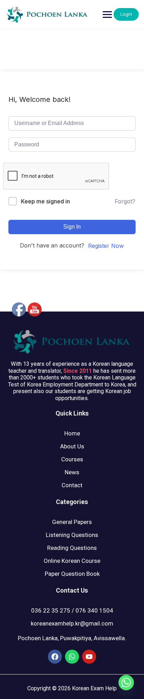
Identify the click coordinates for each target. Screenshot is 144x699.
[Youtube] (89, 657)
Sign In (72, 227)
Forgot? (125, 201)
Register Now (106, 245)
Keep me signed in (45, 201)
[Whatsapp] (126, 682)
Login (126, 14)
